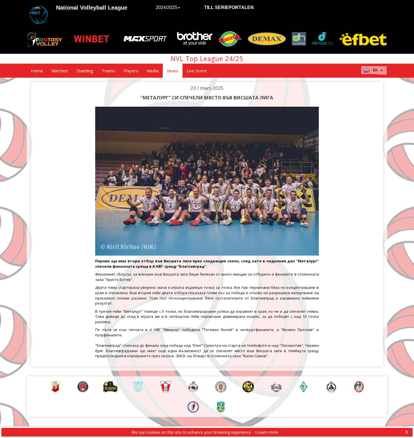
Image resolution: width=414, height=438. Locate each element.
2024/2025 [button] (166, 7)
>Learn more (266, 432)
